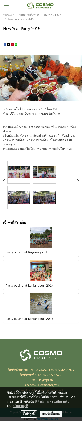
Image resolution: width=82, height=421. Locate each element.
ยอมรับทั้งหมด (51, 414)
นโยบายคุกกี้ (20, 406)
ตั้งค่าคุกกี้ (29, 414)
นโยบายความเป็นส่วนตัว (54, 401)
